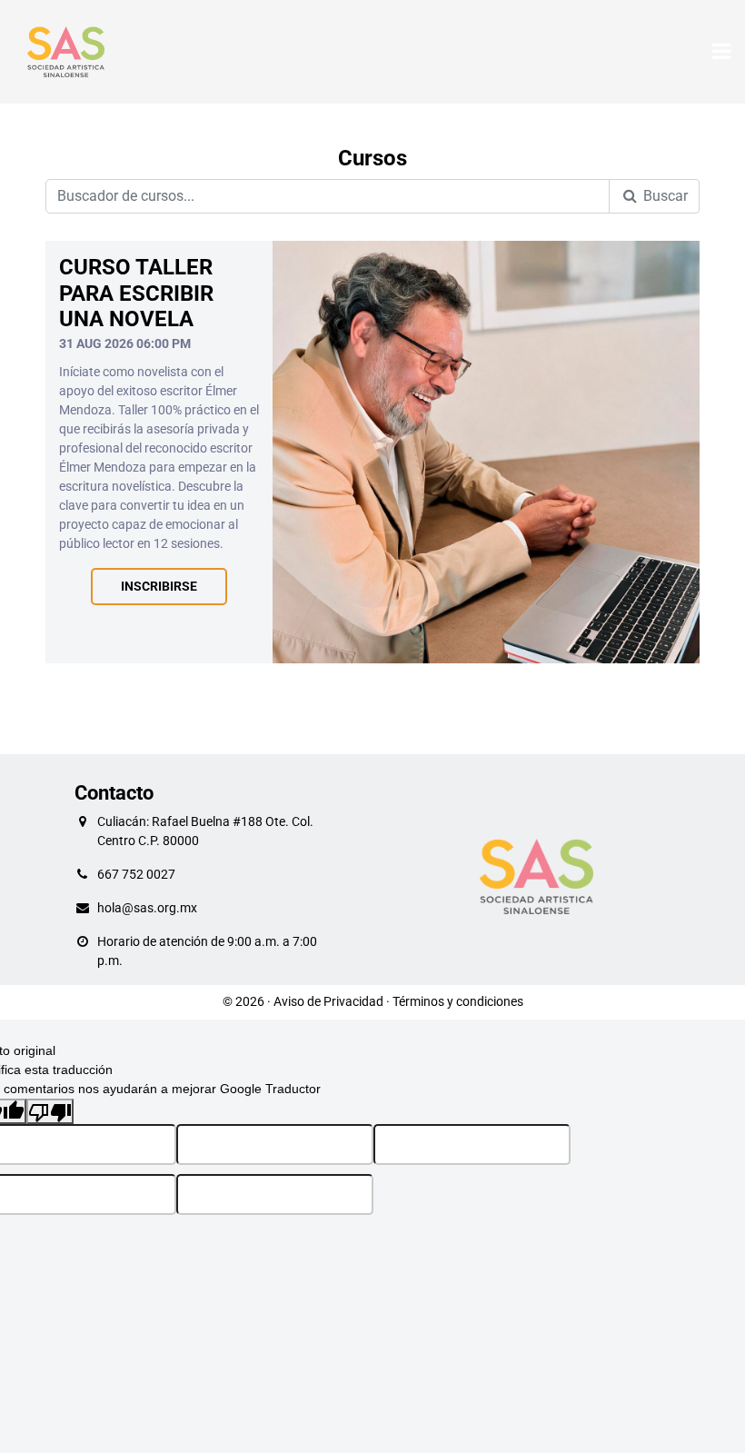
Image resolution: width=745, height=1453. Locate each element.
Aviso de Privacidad (328, 1001)
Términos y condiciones (457, 1001)
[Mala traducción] (50, 1111)
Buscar (664, 195)
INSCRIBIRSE (159, 586)
